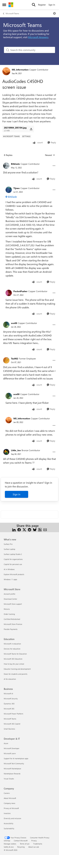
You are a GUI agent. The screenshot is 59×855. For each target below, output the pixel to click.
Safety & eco (9, 847)
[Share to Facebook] (19, 529)
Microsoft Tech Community (14, 763)
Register (42, 4)
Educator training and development (17, 669)
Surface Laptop (9, 549)
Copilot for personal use (13, 564)
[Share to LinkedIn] (14, 529)
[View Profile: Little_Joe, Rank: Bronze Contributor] (6, 452)
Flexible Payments (10, 629)
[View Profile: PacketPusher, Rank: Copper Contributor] (9, 293)
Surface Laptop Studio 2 (13, 554)
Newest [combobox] (50, 155)
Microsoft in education (12, 644)
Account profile (9, 594)
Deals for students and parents (15, 674)
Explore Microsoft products (14, 574)
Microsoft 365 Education (13, 659)
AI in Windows (9, 569)
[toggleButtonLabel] (54, 13)
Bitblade (15, 163)
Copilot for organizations (13, 559)
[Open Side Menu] (4, 4)
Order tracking (9, 614)
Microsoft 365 (9, 708)
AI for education (10, 679)
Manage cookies (10, 844)
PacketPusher (20, 291)
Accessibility (8, 823)
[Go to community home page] (10, 4)
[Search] (34, 5)
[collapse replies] (29, 161)
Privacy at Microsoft (11, 808)
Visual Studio (9, 778)
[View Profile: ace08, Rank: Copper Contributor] (6, 325)
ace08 (14, 323)
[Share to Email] (45, 529)
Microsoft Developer (11, 748)
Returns (7, 609)
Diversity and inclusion (12, 818)
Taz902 (14, 358)
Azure (6, 743)
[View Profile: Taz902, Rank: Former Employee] (6, 360)
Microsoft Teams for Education (15, 654)
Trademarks (37, 844)
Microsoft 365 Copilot (12, 724)
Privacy (34, 840)
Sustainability (9, 828)
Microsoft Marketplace (12, 768)
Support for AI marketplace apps (16, 758)
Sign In (51, 4)
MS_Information (20, 69)
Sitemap (7, 840)
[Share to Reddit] (29, 529)
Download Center (10, 599)
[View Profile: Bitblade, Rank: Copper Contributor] (6, 166)
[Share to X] (24, 529)
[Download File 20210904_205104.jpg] (31, 129)
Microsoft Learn (10, 753)
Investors (7, 813)
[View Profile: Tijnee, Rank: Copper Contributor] (9, 190)
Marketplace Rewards (12, 773)
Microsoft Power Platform (13, 713)
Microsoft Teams (12, 13)
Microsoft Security (11, 698)
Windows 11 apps (10, 579)
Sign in (16, 494)
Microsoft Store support (13, 604)
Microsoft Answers (38, 37)
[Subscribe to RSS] (40, 529)
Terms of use (24, 844)
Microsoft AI (8, 693)
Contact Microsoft (21, 840)
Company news (9, 803)
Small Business (9, 729)
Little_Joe (16, 450)
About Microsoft (10, 798)
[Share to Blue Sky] (34, 529)
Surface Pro (8, 544)
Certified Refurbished (12, 619)
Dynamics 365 (9, 703)
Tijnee (16, 188)
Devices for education (12, 649)
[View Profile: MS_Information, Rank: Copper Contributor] (6, 71)
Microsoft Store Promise (13, 624)
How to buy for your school (14, 664)
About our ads (33, 847)
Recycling (21, 847)
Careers (7, 793)
